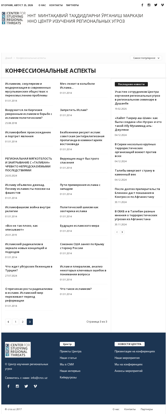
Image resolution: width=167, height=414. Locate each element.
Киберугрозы (68, 377)
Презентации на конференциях (135, 351)
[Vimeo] (162, 5)
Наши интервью (70, 371)
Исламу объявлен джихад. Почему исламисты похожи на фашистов (27, 189)
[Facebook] (142, 5)
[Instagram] (149, 5)
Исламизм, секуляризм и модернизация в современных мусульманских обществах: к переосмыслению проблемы (28, 89)
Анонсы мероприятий (128, 371)
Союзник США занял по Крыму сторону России (82, 246)
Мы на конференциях (129, 364)
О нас (42, 5)
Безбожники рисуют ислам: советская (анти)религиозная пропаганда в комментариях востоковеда (82, 138)
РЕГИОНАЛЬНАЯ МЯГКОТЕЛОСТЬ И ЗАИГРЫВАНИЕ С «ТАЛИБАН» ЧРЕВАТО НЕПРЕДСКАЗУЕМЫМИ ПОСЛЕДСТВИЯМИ (28, 164)
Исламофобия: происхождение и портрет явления (28, 134)
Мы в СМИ (67, 364)
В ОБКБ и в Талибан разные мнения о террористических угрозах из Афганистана (136, 215)
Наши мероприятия (127, 358)
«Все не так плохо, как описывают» (21, 227)
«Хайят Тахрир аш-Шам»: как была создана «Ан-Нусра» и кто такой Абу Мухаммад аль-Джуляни (138, 124)
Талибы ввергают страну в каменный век (135, 172)
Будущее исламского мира (79, 226)
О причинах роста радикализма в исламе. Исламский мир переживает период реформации (28, 294)
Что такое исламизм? (76, 289)
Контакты (56, 5)
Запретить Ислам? (74, 110)
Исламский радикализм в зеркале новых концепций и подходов (26, 248)
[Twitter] (155, 5)
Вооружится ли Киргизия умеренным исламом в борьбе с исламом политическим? (28, 114)
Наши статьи (68, 358)
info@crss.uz (39, 377)
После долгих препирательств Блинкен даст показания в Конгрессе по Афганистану (137, 193)
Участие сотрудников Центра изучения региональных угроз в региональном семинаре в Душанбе (137, 97)
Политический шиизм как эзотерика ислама (79, 209)
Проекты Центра (70, 351)
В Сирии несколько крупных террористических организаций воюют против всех (135, 150)
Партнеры (72, 5)
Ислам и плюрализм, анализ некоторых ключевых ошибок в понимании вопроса (83, 270)
